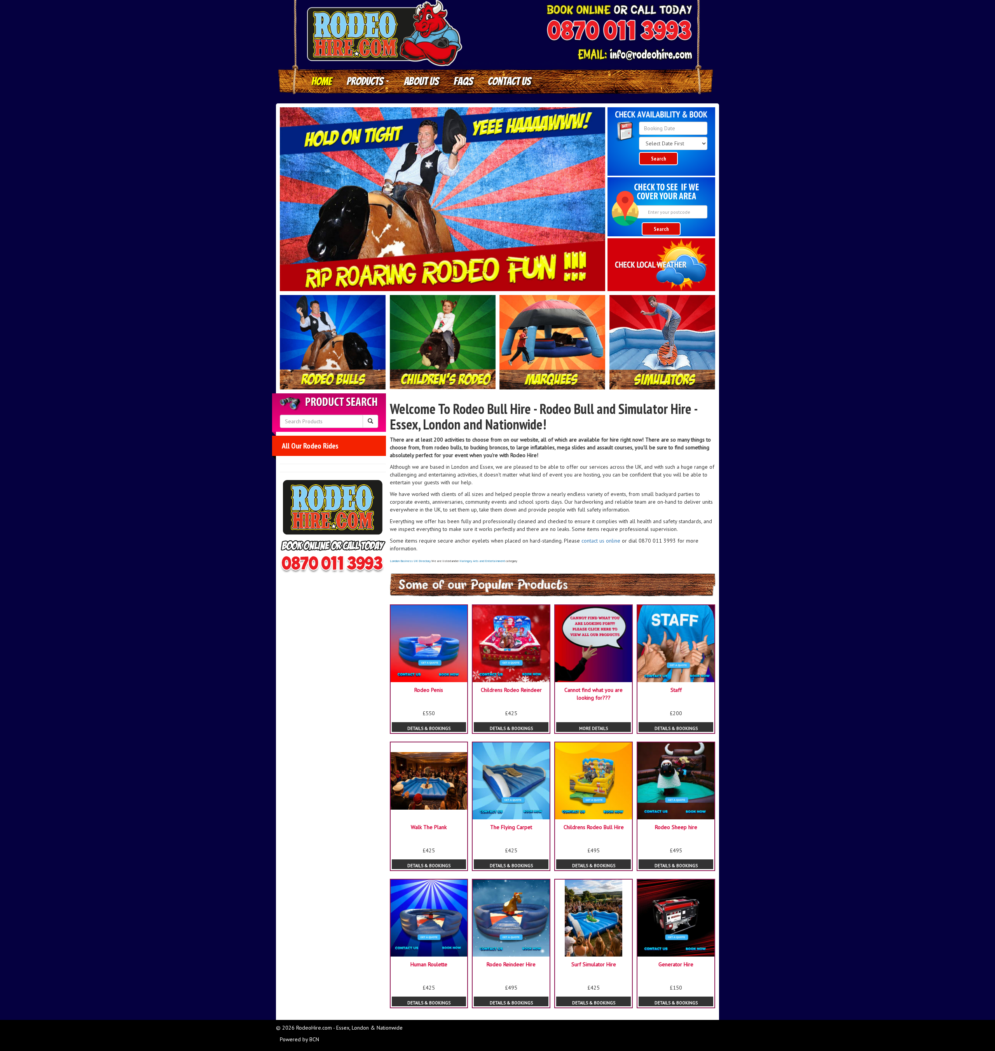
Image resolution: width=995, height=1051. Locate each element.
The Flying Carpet (511, 827)
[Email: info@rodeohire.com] (634, 54)
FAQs (463, 81)
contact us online (600, 540)
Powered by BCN (299, 1039)
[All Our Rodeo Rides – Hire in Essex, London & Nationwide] (333, 342)
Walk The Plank (429, 827)
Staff (676, 689)
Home (321, 81)
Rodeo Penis (428, 689)
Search (658, 158)
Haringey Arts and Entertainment (482, 561)
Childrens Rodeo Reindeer (511, 689)
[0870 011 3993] (619, 31)
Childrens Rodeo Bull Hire (594, 827)
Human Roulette (428, 964)
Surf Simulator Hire (593, 964)
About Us (421, 81)
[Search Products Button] (370, 421)
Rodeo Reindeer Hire (511, 964)
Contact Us (509, 81)
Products (366, 81)
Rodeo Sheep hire (676, 827)
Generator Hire (675, 964)
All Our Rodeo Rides (310, 446)
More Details (593, 728)
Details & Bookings (428, 728)
